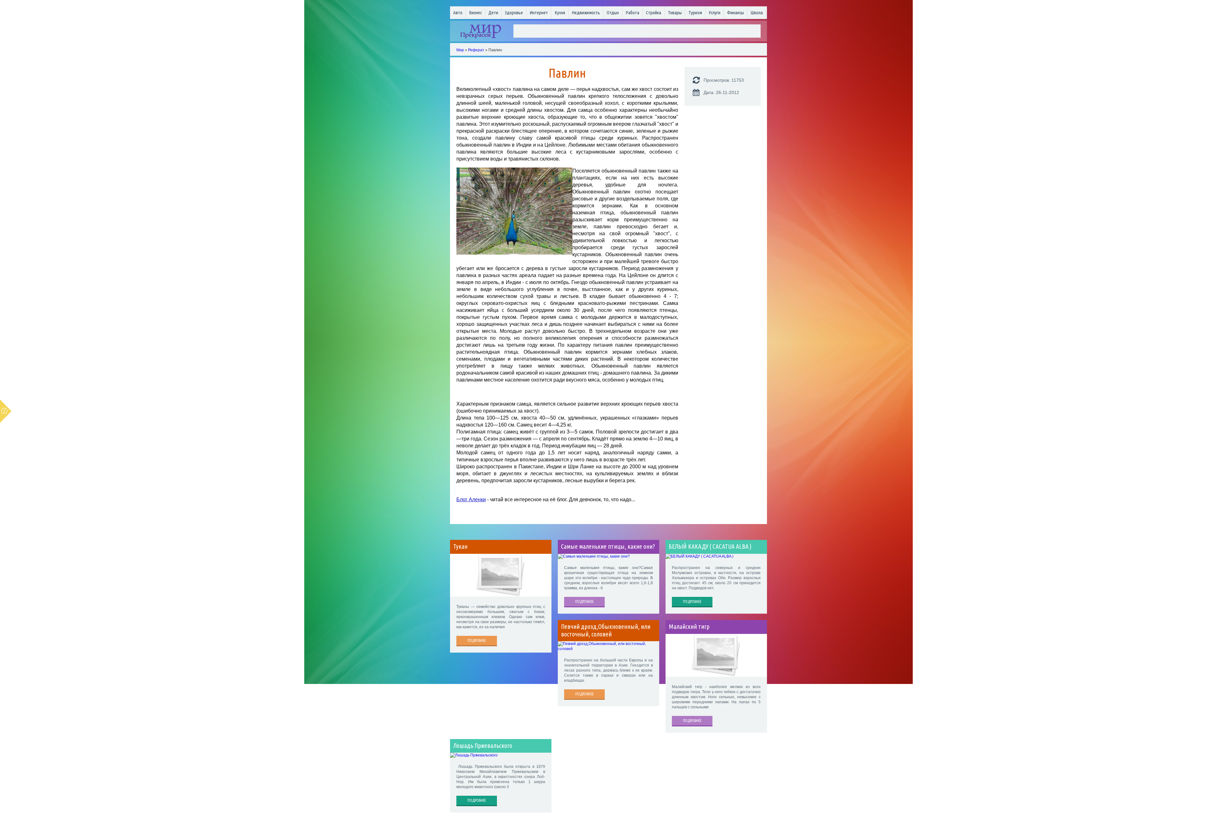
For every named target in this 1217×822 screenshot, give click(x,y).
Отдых (613, 12)
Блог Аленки (471, 499)
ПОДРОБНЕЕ (476, 640)
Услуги (714, 12)
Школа (756, 12)
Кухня (560, 12)
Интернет (539, 12)
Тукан (460, 546)
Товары (675, 12)
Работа (632, 12)
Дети (493, 12)
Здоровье (514, 12)
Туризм (695, 12)
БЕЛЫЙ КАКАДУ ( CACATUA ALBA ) (710, 546)
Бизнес (475, 12)
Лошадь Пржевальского (482, 745)
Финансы (735, 12)
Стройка (653, 12)
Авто (457, 12)
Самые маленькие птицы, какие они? (608, 546)
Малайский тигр (689, 626)
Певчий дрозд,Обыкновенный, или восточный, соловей (605, 630)
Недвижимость (586, 12)
